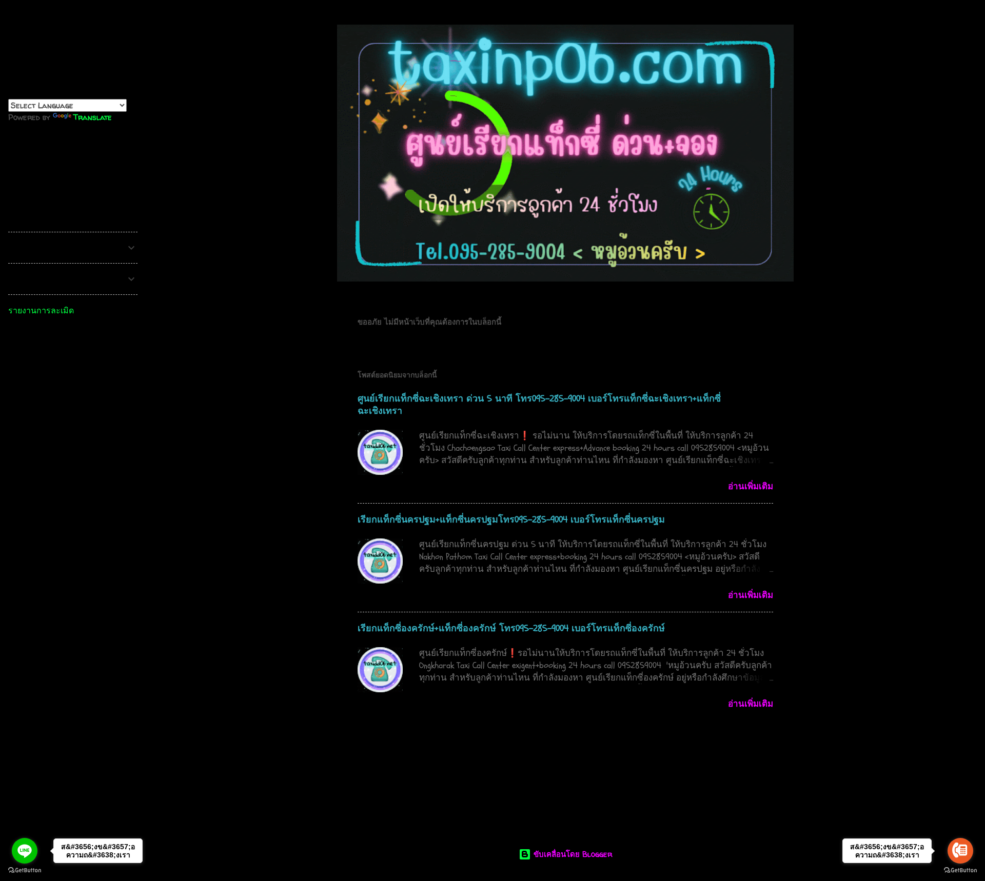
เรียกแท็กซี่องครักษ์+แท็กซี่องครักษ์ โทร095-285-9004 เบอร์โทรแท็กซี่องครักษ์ (511, 628)
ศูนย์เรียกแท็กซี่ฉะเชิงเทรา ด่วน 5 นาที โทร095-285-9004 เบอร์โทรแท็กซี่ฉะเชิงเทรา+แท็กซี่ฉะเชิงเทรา (539, 404)
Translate (92, 117)
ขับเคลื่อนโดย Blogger (571, 854)
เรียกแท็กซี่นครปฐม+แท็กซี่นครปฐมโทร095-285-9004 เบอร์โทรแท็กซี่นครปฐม (511, 519)
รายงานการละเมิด (41, 310)
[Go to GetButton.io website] (24, 870)
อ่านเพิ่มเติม (750, 486)
